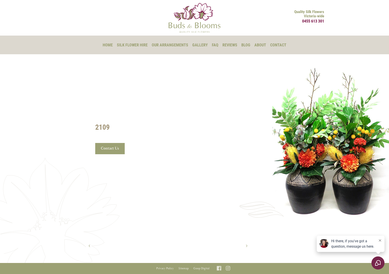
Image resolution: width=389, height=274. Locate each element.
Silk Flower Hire (132, 45)
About (260, 45)
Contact (278, 45)
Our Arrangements (170, 45)
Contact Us (110, 148)
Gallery (200, 45)
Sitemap (184, 268)
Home (108, 45)
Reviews (229, 45)
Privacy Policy (165, 268)
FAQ (215, 45)
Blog (245, 45)
